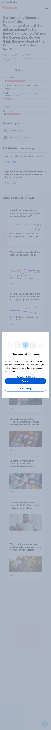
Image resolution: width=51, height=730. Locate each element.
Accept (25, 381)
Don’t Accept (25, 389)
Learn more (10, 371)
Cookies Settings (25, 377)
